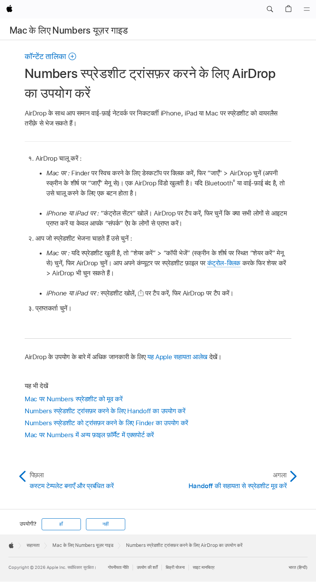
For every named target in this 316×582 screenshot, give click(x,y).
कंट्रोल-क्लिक (224, 263)
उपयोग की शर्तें (147, 567)
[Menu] (307, 9)
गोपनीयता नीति (118, 567)
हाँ (61, 524)
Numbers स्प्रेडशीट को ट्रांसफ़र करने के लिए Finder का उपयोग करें (106, 423)
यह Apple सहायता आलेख (177, 357)
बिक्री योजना (175, 567)
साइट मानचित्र (204, 567)
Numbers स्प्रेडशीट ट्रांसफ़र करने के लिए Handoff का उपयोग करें (105, 411)
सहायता (33, 545)
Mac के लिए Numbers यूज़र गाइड (69, 30)
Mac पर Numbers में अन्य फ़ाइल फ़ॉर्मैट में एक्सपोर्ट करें (89, 435)
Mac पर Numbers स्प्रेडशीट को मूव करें (74, 399)
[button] (270, 9)
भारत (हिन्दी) (298, 567)
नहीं (106, 524)
